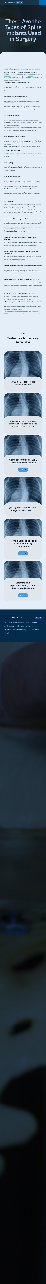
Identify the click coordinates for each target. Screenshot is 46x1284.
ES (21, 2)
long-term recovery (7, 76)
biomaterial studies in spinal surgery (15, 127)
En (18, 2)
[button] (42, 2)
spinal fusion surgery (8, 118)
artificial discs (30, 76)
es (40, 618)
